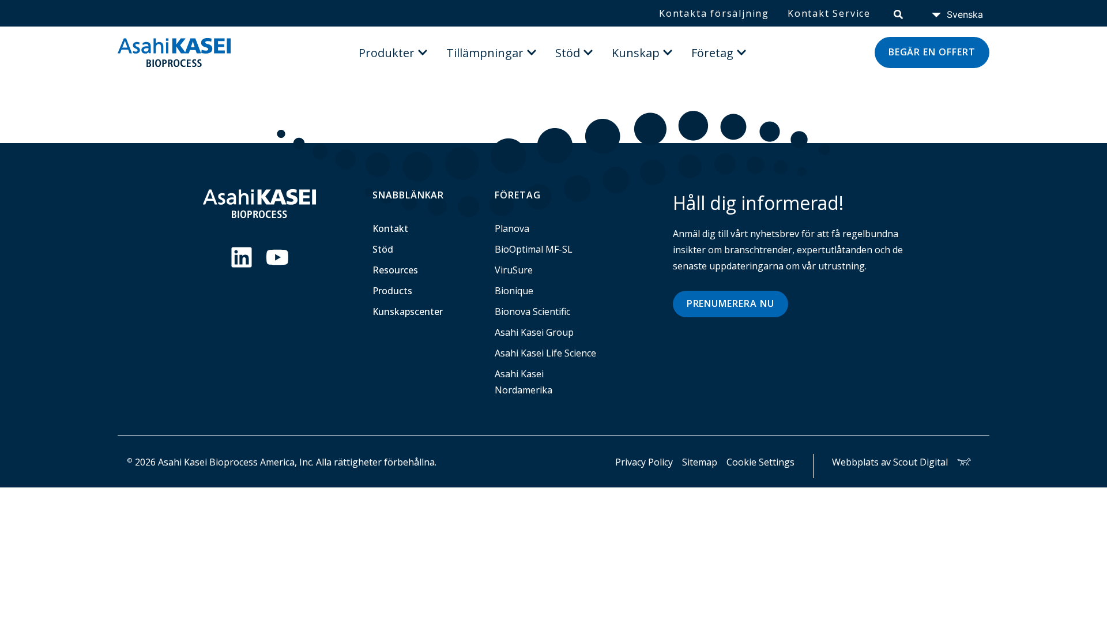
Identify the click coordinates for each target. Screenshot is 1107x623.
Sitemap (699, 462)
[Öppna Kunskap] (667, 52)
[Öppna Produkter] (422, 52)
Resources (395, 270)
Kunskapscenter (407, 311)
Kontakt (390, 228)
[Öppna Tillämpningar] (531, 52)
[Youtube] (277, 257)
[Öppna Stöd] (588, 52)
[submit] (898, 13)
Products (392, 290)
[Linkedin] (241, 257)
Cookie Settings (760, 462)
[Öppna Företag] (741, 52)
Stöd (382, 249)
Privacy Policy (644, 462)
